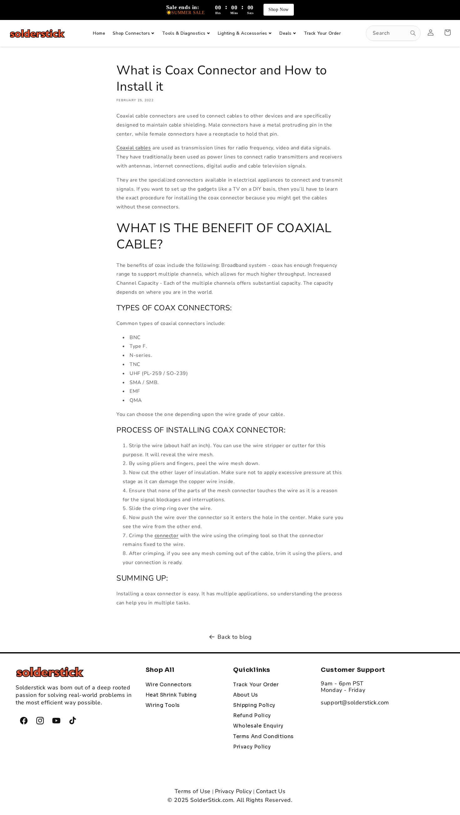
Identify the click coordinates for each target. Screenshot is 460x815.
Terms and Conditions (263, 736)
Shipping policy (254, 705)
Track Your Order (256, 685)
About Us (245, 695)
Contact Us (270, 791)
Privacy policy (252, 747)
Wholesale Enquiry (258, 726)
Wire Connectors (169, 685)
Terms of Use (193, 791)
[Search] (413, 33)
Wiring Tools (163, 705)
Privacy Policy (233, 791)
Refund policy (252, 715)
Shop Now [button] (278, 9)
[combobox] (393, 33)
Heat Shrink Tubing (171, 695)
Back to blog (234, 637)
